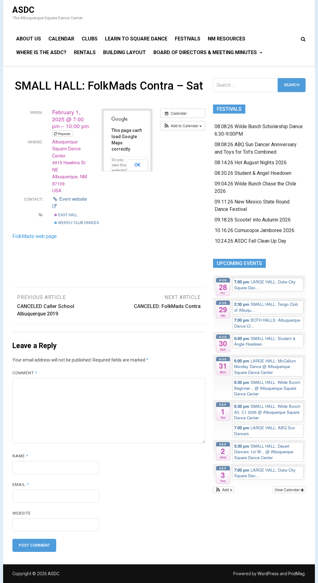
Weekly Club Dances (78, 222)
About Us (28, 39)
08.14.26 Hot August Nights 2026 (251, 163)
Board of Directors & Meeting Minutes (205, 52)
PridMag (296, 573)
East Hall (67, 214)
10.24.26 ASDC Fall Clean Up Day (250, 241)
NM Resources (226, 39)
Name (20, 456)
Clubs (90, 39)
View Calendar (288, 489)
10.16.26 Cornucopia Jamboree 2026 (254, 230)
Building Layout (124, 52)
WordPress (268, 573)
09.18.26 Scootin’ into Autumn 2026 (253, 220)
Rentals (85, 52)
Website (21, 513)
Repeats (64, 133)
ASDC (23, 10)
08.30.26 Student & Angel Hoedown (253, 173)
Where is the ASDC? (41, 52)
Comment (24, 373)
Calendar (61, 39)
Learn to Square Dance (136, 39)
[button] (183, 125)
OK (137, 164)
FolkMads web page (34, 236)
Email (20, 484)
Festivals (187, 39)
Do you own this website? (119, 165)
